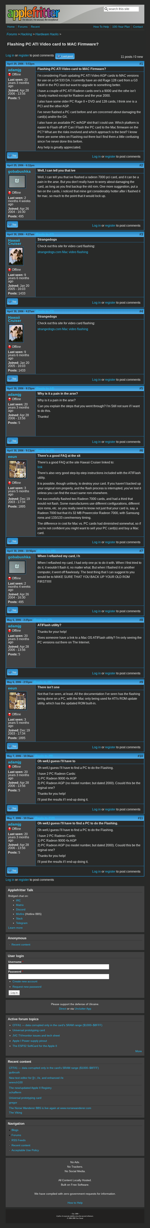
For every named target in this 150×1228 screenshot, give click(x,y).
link (40, 467)
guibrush (14, 1072)
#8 (141, 620)
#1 (141, 63)
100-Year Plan (121, 26)
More (138, 1051)
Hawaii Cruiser (14, 242)
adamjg (14, 70)
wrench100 (16, 1082)
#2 (141, 165)
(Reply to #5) (45, 450)
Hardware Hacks (47, 34)
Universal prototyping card (28, 1030)
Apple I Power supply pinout (29, 1040)
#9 (141, 682)
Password (15, 971)
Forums (23, 26)
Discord (20, 909)
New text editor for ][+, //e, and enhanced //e (36, 1077)
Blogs (15, 1130)
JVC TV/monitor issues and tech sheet (36, 1035)
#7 (141, 551)
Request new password (26, 986)
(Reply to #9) (43, 756)
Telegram (22, 923)
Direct (62, 1008)
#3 (141, 234)
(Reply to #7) (42, 620)
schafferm (15, 1092)
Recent (35, 26)
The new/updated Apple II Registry (30, 1087)
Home (11, 26)
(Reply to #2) (44, 234)
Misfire (20, 914)
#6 (141, 450)
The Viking (15, 1112)
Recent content (21, 944)
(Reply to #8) (42, 682)
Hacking (26, 34)
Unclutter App (83, 1008)
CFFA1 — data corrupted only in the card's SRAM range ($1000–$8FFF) (57, 1025)
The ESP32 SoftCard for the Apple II (34, 1045)
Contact (138, 26)
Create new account (24, 981)
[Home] (33, 20)
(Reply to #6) (46, 551)
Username (15, 961)
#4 (141, 311)
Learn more (15, 927)
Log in (10, 55)
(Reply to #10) (44, 818)
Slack (19, 918)
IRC (18, 900)
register (24, 55)
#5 (141, 388)
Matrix (20, 904)
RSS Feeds (19, 1140)
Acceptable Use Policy (25, 1150)
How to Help (75, 1202)
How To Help (101, 26)
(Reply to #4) (45, 388)
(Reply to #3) (44, 311)
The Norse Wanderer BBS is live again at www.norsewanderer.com (50, 1108)
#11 (140, 818)
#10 (140, 756)
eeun (12, 457)
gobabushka (19, 171)
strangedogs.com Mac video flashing (63, 252)
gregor (13, 1102)
